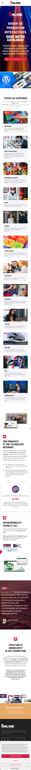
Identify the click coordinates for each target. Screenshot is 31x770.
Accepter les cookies (15, 756)
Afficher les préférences (15, 765)
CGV (14, 737)
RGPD (10, 737)
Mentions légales (4, 737)
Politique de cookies (15, 768)
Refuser (16, 760)
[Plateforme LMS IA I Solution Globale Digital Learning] (15, 3)
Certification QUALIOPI (20, 737)
